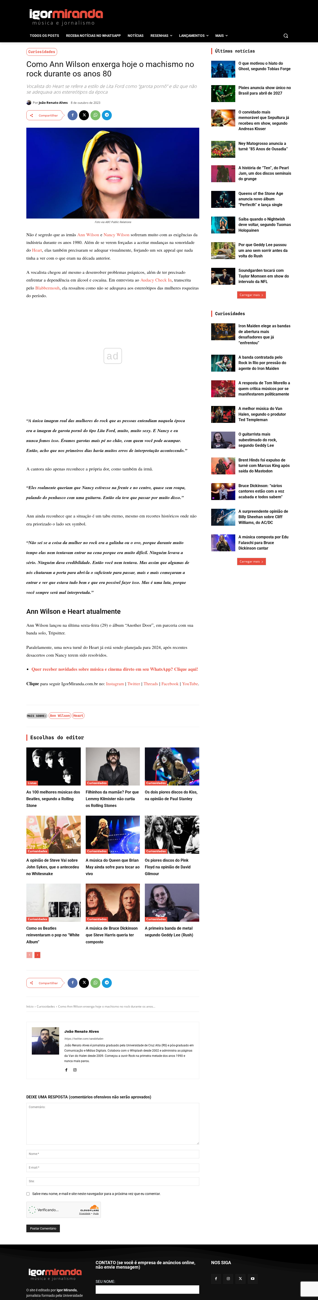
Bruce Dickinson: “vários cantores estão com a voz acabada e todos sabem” (261, 491)
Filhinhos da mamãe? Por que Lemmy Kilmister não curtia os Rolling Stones (112, 799)
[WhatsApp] (95, 115)
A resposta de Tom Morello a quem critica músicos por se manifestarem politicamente (264, 388)
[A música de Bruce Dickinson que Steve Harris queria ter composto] (113, 903)
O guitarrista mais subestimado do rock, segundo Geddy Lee (257, 440)
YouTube (190, 683)
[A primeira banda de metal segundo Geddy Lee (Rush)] (172, 903)
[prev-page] (29, 955)
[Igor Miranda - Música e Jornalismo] (66, 17)
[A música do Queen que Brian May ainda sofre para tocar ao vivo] (113, 835)
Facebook (170, 683)
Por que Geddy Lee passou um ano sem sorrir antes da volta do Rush (263, 250)
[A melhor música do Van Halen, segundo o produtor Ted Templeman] (223, 414)
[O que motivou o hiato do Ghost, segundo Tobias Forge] (223, 69)
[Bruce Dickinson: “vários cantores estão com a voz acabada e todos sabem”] (223, 491)
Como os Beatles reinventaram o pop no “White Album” (53, 935)
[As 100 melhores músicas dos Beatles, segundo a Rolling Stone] (53, 766)
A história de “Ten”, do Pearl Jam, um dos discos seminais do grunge (264, 173)
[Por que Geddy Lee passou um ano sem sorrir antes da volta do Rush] (223, 250)
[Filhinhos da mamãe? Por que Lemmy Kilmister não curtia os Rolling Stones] (113, 766)
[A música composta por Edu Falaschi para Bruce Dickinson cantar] (223, 542)
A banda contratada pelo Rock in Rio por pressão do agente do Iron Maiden (262, 363)
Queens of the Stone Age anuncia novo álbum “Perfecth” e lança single (260, 199)
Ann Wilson (88, 234)
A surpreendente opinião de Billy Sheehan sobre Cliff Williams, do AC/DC (263, 517)
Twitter (133, 683)
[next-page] (37, 955)
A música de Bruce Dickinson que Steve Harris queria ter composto (112, 935)
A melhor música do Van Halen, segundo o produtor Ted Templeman (262, 414)
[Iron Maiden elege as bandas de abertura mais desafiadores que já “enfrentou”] (223, 331)
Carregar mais (250, 295)
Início (30, 1006)
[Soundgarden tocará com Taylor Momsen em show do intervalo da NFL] (223, 276)
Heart (37, 250)
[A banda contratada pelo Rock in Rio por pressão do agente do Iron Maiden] (223, 363)
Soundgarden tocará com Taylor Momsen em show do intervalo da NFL (263, 276)
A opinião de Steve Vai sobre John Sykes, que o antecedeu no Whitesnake (52, 867)
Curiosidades (41, 52)
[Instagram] (75, 1069)
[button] (286, 36)
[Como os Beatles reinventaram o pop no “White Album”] (53, 903)
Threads (151, 683)
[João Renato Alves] (29, 102)
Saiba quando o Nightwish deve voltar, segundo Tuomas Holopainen (264, 225)
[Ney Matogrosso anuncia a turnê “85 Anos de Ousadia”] (223, 149)
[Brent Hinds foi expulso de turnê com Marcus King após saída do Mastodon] (223, 465)
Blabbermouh (47, 288)
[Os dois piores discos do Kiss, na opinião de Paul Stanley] (172, 766)
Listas (32, 783)
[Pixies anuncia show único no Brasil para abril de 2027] (223, 93)
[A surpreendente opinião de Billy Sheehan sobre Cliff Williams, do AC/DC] (223, 517)
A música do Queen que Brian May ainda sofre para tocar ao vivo (113, 867)
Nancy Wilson (116, 234)
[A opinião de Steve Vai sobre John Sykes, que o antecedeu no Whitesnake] (53, 835)
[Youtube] (253, 1279)
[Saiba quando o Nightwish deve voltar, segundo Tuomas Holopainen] (223, 225)
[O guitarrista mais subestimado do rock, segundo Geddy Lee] (223, 440)
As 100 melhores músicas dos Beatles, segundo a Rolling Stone (53, 799)
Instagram (115, 683)
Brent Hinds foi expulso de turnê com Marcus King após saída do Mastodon (264, 466)
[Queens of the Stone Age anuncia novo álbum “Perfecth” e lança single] (223, 199)
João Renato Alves (53, 102)
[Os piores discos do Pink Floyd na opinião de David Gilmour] (172, 835)
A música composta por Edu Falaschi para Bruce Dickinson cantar (263, 543)
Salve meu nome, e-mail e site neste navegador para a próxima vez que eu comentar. (96, 1194)
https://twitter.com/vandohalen (83, 1038)
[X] (84, 115)
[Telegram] (107, 115)
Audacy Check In (156, 280)
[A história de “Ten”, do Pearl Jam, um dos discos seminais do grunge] (223, 173)
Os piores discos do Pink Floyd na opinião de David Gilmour (168, 867)
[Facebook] (73, 115)
